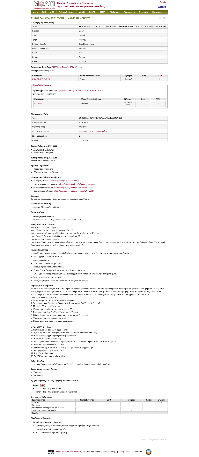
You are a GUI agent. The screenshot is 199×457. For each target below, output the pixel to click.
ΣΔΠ (44, 12)
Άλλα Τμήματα (42, 85)
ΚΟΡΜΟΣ (38, 104)
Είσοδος (163, 2)
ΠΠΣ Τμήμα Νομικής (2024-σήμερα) (67, 67)
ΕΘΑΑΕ (92, 12)
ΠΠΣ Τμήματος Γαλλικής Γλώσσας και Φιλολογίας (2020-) (78, 90)
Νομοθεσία (143, 12)
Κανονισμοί (157, 12)
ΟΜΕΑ (102, 12)
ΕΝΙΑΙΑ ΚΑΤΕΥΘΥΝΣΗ (41, 79)
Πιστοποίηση (129, 12)
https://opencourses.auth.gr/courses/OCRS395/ (74, 191)
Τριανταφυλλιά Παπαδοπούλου (91, 132)
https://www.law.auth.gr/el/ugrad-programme (77, 184)
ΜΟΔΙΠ (82, 12)
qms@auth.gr (124, 452)
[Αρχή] (44, 8)
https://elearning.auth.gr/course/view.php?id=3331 (72, 187)
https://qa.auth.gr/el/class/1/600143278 (67, 180)
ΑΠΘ (52, 12)
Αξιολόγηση (114, 12)
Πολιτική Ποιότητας (66, 12)
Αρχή (35, 12)
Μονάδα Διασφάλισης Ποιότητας (69, 452)
